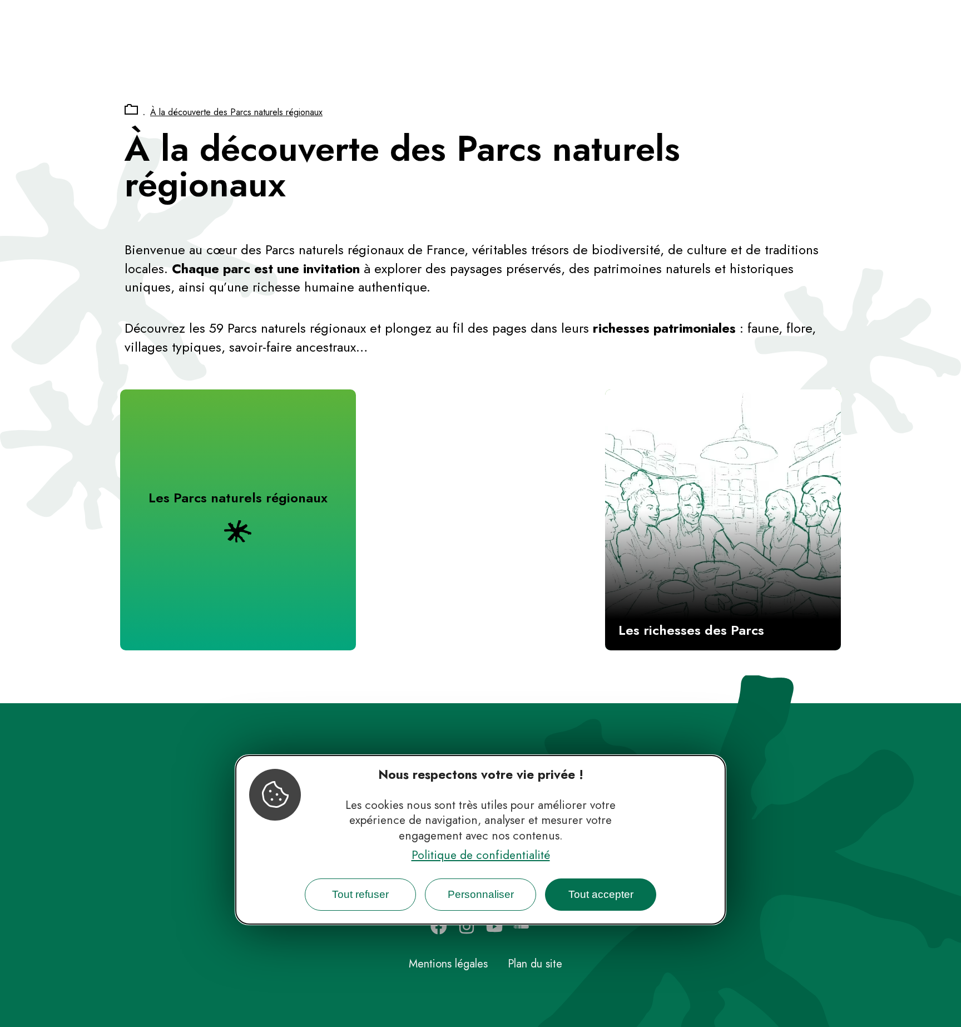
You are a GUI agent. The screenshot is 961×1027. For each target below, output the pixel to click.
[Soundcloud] (522, 926)
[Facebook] (438, 926)
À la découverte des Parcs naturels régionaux (236, 112)
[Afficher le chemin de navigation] (131, 110)
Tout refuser (360, 894)
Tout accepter (600, 894)
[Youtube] (494, 926)
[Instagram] (466, 926)
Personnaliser (481, 894)
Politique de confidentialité (481, 855)
